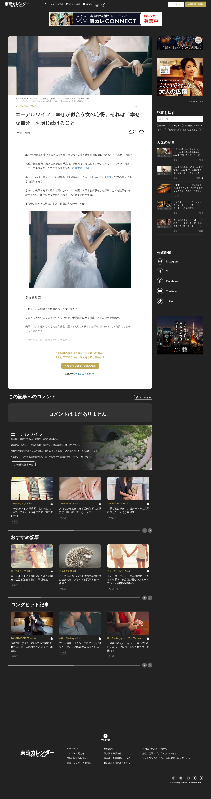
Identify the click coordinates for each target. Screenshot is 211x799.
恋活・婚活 (74, 4)
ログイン (176, 4)
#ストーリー (174, 125)
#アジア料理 (174, 129)
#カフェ (199, 125)
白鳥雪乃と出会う (82, 168)
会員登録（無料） (196, 4)
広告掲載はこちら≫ (196, 101)
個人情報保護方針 (112, 753)
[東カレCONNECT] (105, 19)
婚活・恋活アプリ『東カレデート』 (159, 753)
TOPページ (72, 748)
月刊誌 (89, 4)
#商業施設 (187, 125)
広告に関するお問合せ (78, 758)
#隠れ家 (161, 125)
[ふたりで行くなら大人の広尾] (180, 76)
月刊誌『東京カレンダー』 (155, 748)
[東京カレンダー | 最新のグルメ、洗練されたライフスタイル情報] (25, 4)
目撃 (109, 177)
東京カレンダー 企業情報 (79, 763)
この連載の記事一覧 (23, 464)
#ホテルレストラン (191, 129)
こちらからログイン (85, 373)
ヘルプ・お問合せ (75, 753)
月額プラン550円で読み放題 (80, 366)
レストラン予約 (55, 4)
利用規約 (108, 748)
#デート (161, 129)
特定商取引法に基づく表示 (117, 763)
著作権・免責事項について (117, 758)
